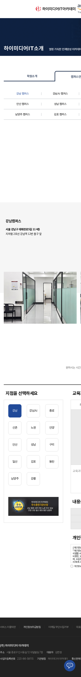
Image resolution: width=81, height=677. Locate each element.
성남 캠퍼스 (60, 104)
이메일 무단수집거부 (58, 627)
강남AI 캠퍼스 (60, 93)
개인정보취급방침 (32, 627)
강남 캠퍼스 (22, 93)
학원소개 (32, 76)
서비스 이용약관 (8, 627)
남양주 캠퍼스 (22, 114)
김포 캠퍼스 (60, 114)
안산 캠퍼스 (22, 104)
